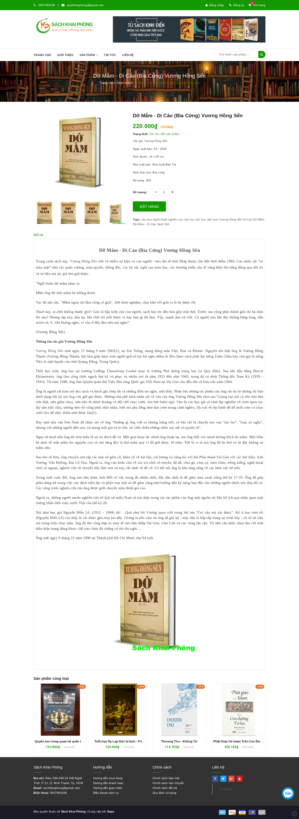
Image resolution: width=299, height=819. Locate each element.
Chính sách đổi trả (165, 787)
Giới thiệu (65, 55)
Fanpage (225, 789)
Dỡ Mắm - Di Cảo (144, 224)
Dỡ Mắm (258, 219)
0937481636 (46, 5)
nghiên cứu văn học (181, 219)
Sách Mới (163, 224)
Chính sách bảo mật (166, 778)
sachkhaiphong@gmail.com (85, 5)
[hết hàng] (56, 709)
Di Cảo (247, 219)
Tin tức (110, 55)
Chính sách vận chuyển (168, 783)
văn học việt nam (206, 219)
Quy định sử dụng (164, 792)
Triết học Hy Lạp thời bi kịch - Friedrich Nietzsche (71, 741)
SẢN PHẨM (88, 55)
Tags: (137, 219)
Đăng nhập (216, 5)
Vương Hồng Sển (156, 141)
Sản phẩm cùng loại (51, 678)
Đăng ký (238, 5)
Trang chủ (42, 55)
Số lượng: (140, 192)
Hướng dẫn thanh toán (108, 783)
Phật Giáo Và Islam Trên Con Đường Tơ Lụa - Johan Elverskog (199, 741)
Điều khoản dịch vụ (106, 792)
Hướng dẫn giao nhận (107, 787)
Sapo (111, 811)
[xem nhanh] (65, 709)
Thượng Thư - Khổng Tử (120, 741)
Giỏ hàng (258, 5)
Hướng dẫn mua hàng (108, 778)
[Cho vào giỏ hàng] (115, 709)
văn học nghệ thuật (154, 219)
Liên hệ (128, 55)
